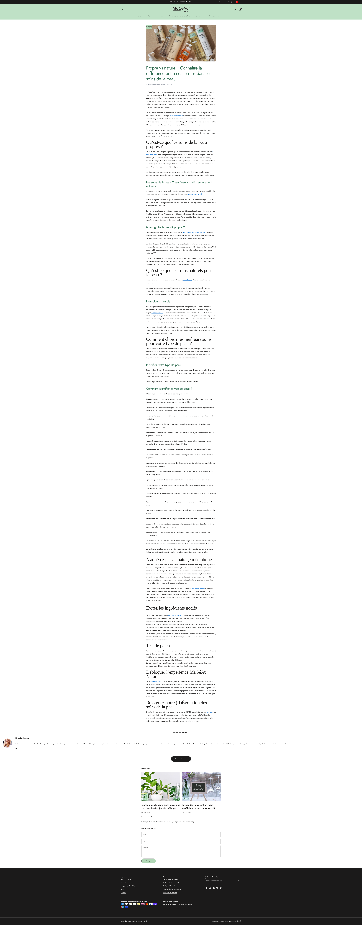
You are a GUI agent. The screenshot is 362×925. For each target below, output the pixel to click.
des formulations (157, 313)
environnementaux (176, 115)
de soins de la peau (198, 588)
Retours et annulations (170, 892)
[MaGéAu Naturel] (181, 9)
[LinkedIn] (16, 748)
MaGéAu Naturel (156, 681)
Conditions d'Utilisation (170, 880)
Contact (123, 892)
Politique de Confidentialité (171, 883)
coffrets (209, 712)
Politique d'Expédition (170, 886)
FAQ (122, 889)
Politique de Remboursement (172, 889)
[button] (122, 9)
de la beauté (187, 280)
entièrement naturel (195, 194)
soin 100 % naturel (174, 615)
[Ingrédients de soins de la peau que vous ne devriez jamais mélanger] (160, 786)
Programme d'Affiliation (128, 886)
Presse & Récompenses (128, 883)
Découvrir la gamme (181, 759)
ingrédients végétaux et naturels (194, 232)
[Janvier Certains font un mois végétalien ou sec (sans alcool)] (201, 786)
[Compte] (235, 9)
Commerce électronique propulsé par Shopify (226, 921)
